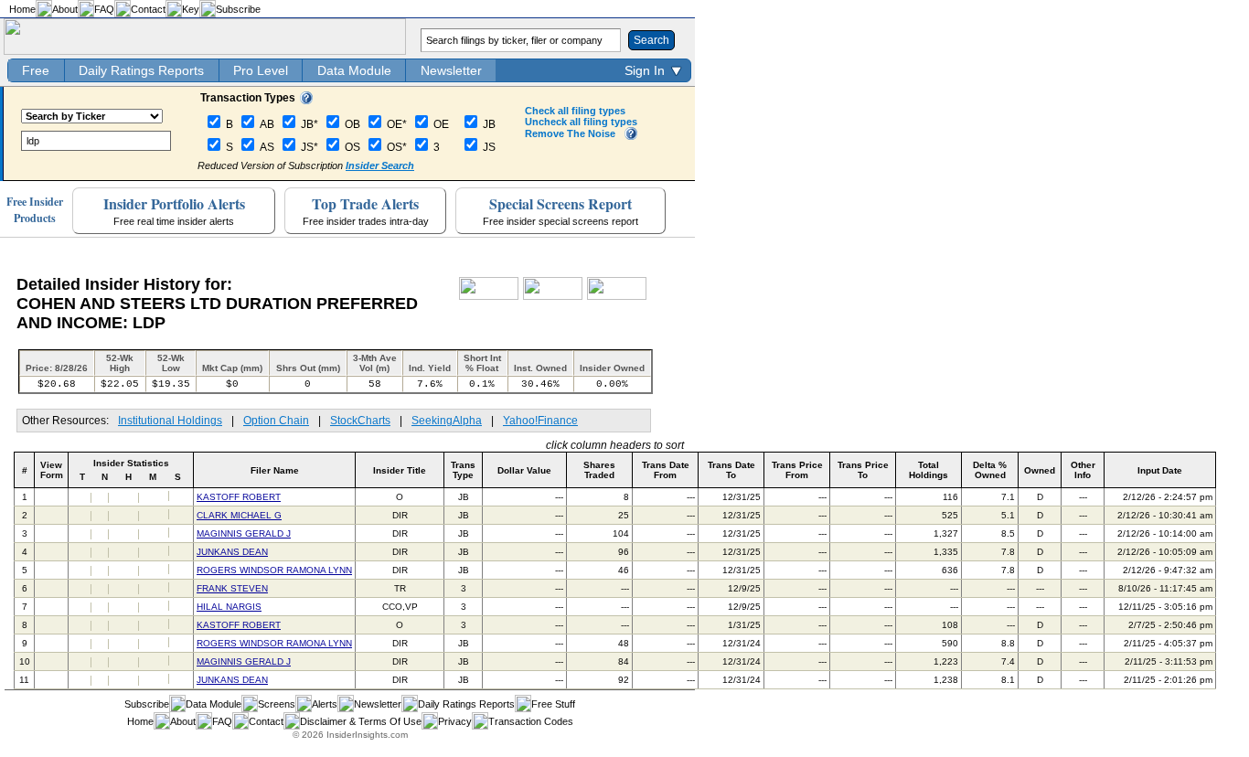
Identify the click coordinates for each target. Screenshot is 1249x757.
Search (651, 40)
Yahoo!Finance (540, 420)
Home (22, 9)
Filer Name (275, 470)
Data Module (354, 70)
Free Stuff (553, 703)
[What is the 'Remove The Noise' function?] (630, 136)
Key (190, 9)
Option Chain (276, 420)
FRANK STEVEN (232, 588)
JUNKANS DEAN (232, 552)
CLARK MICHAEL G (239, 515)
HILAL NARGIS (229, 607)
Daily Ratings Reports (141, 70)
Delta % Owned (990, 470)
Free (35, 70)
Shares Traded (599, 470)
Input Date (1159, 470)
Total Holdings (928, 470)
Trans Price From (797, 470)
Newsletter (451, 70)
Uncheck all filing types (581, 121)
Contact (148, 9)
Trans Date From (665, 470)
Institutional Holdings (170, 420)
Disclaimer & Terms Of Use (361, 721)
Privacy (455, 721)
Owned (1039, 470)
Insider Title (399, 470)
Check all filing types (575, 110)
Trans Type (463, 470)
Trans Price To (863, 470)
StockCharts (360, 420)
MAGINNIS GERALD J (244, 533)
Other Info (1083, 470)
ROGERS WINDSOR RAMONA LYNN (274, 570)
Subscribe (238, 9)
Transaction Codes (530, 721)
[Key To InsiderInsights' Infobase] (306, 100)
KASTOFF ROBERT (239, 497)
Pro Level (260, 70)
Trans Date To (731, 470)
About (65, 9)
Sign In (644, 70)
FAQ (104, 9)
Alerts (324, 703)
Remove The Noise (570, 133)
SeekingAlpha (446, 420)
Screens (276, 703)
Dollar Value (524, 470)
